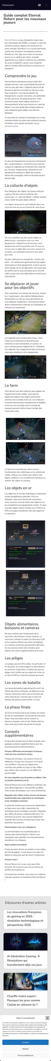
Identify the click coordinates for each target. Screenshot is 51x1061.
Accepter (25, 1042)
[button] (47, 1018)
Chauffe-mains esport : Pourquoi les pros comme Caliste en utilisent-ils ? (23, 1000)
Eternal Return (11, 40)
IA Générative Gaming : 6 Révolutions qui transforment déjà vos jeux (24, 960)
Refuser (26, 1049)
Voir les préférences (25, 1055)
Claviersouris (8, 5)
